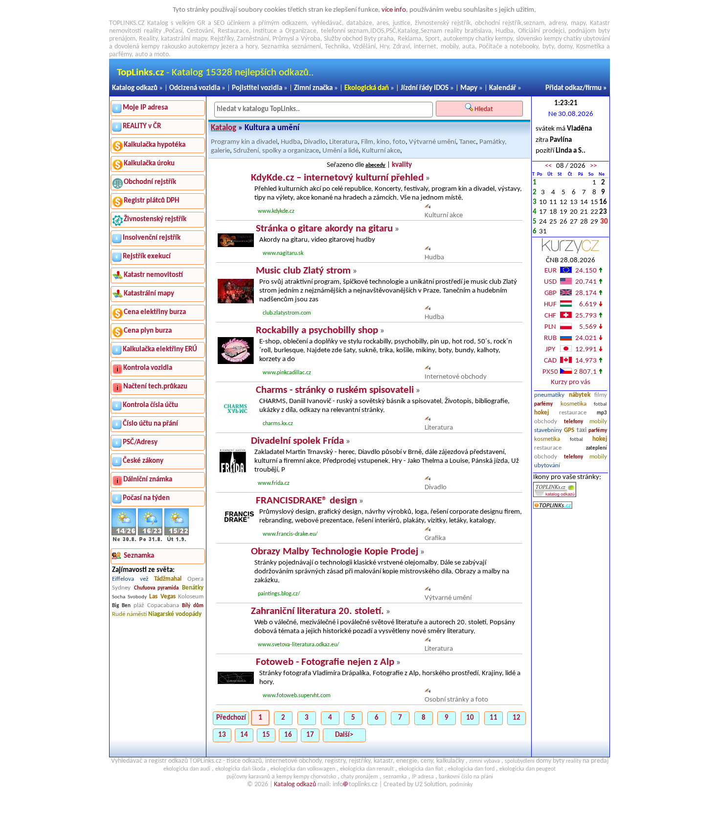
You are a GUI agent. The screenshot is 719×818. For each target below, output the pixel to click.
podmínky (460, 785)
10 (470, 718)
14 (244, 735)
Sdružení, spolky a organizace (276, 151)
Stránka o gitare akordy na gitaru (324, 229)
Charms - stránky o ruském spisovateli (335, 390)
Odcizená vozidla (194, 88)
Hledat (484, 109)
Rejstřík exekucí (147, 256)
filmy (600, 395)
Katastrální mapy (149, 293)
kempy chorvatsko (314, 777)
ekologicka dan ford (471, 769)
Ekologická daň (366, 88)
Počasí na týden (146, 498)
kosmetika (573, 404)
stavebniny (548, 430)
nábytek (579, 395)
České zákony (143, 461)
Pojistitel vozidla (257, 88)
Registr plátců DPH (151, 200)
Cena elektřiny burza (155, 312)
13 (222, 735)
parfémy (543, 404)
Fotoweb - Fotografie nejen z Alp (325, 662)
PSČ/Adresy (140, 442)
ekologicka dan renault (367, 769)
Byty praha (379, 39)
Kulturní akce (381, 151)
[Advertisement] (570, 611)
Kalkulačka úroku (149, 163)
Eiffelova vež (130, 579)
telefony (573, 422)
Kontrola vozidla (147, 368)
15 (266, 735)
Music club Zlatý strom (303, 271)
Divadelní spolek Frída (297, 441)
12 (516, 718)
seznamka (395, 777)
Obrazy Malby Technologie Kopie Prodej (334, 551)
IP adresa (423, 777)
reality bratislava (468, 31)
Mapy (468, 88)
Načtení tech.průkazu (155, 386)
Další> (344, 735)
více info (394, 10)
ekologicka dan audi (186, 769)
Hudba (290, 142)
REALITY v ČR (142, 126)
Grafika (435, 538)
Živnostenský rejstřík (155, 219)
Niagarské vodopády (175, 614)
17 (310, 735)
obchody (545, 421)
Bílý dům (192, 606)
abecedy (375, 165)
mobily (598, 421)
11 (493, 718)
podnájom (582, 31)
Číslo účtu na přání (150, 424)
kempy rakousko (163, 47)
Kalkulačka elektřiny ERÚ (160, 349)
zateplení (596, 448)
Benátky (192, 588)
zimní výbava (484, 761)
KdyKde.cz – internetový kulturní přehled (337, 178)
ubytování (547, 465)
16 (288, 735)
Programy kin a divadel (244, 142)
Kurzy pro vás (570, 382)
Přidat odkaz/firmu (573, 88)
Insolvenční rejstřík (151, 238)
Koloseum (190, 596)
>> (593, 166)
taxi (581, 430)
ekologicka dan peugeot (527, 769)
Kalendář (502, 88)
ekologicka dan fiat (421, 769)
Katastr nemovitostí (153, 275)
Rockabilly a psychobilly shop (317, 330)
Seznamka (275, 47)
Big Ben (121, 606)
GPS (569, 430)
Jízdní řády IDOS (425, 88)
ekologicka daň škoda (240, 769)
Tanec (467, 142)
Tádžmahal (167, 579)
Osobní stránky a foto (456, 700)
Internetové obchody (456, 377)
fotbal (600, 404)
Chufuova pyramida (156, 588)
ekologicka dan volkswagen (302, 769)
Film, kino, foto (383, 142)
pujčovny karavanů (248, 777)
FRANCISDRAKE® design (306, 501)
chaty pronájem (359, 777)
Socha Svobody (129, 597)
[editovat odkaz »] (427, 206)
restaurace (572, 412)
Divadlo (315, 142)
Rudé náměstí (129, 614)
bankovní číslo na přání (466, 777)
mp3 (602, 413)
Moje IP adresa (145, 108)
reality (152, 31)
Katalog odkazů (134, 88)
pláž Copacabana (156, 605)
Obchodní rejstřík (150, 182)
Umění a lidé (340, 151)
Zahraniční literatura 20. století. (317, 611)
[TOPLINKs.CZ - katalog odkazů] (554, 495)
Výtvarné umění (432, 142)
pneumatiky (549, 395)
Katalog (223, 128)
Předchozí (231, 718)
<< (548, 166)
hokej (541, 412)
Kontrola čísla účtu (150, 405)
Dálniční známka (147, 479)
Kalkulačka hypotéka (154, 145)
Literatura (343, 142)
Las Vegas (162, 596)
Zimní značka (313, 88)
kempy (504, 39)
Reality (148, 39)
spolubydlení (520, 761)
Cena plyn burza (148, 331)
